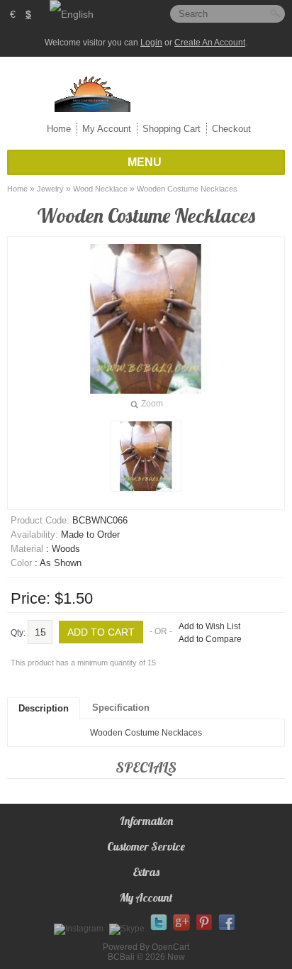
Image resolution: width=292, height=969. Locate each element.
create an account (209, 43)
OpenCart (170, 947)
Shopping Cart (171, 128)
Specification (121, 707)
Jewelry (50, 188)
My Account (106, 128)
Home (59, 128)
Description (43, 708)
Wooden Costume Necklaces (187, 188)
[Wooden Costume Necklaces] (146, 456)
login (151, 43)
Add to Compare (210, 639)
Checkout (231, 128)
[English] (72, 14)
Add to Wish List (209, 626)
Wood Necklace (100, 188)
